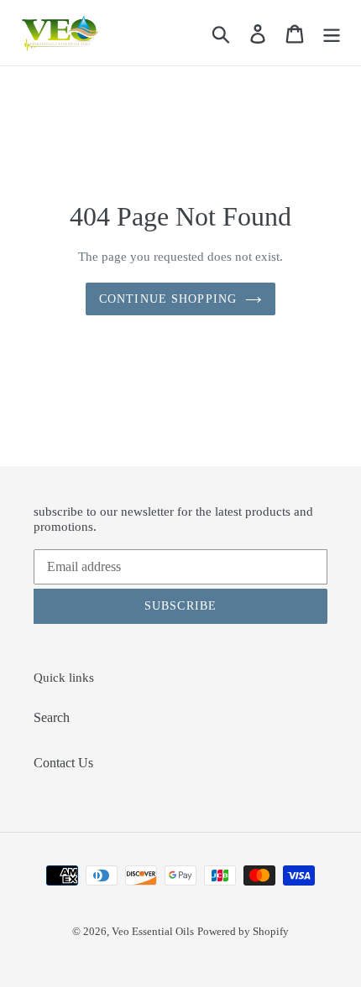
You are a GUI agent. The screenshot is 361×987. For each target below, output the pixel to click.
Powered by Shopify (243, 931)
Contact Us (63, 763)
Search (52, 717)
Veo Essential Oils (153, 931)
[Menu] (331, 33)
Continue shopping (168, 299)
